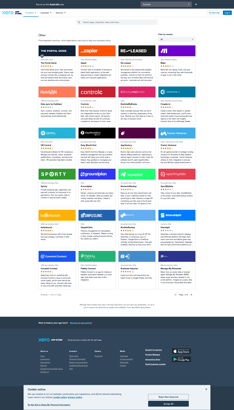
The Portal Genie (49, 62)
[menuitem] (30, 13)
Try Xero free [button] (214, 12)
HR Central (46, 145)
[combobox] (120, 22)
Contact (123, 365)
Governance (45, 359)
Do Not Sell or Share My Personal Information (49, 405)
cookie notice (60, 397)
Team (42, 356)
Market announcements (78, 362)
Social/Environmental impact (51, 368)
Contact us (44, 372)
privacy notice (75, 397)
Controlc (85, 103)
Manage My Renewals (171, 268)
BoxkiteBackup (128, 227)
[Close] (196, 4)
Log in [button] (227, 12)
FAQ (71, 368)
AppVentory (126, 145)
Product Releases (152, 354)
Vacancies (99, 356)
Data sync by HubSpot (51, 103)
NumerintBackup (129, 186)
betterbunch (46, 227)
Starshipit (165, 227)
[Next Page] (191, 294)
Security (43, 365)
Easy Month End (88, 145)
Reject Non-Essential (168, 397)
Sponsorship (45, 362)
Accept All (168, 403)
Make (163, 62)
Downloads (124, 362)
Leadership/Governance (78, 365)
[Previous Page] (175, 294)
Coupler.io (165, 103)
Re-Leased (126, 62)
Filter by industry (165, 34)
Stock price (73, 356)
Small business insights (155, 364)
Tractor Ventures (168, 145)
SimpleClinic (87, 227)
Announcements (126, 359)
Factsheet (124, 356)
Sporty (44, 186)
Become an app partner (81, 322)
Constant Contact (49, 268)
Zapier (84, 62)
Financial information (77, 359)
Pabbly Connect (88, 268)
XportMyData (167, 186)
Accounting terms (152, 359)
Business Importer (129, 268)
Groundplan (86, 186)
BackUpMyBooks (129, 103)
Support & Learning (153, 349)
